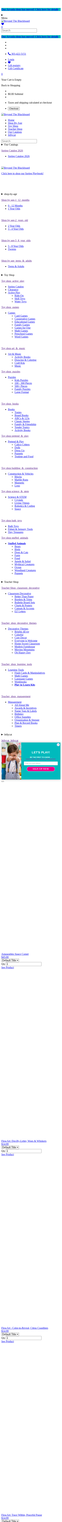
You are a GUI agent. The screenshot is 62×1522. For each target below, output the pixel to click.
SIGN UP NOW (41, 769)
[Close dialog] (58, 744)
